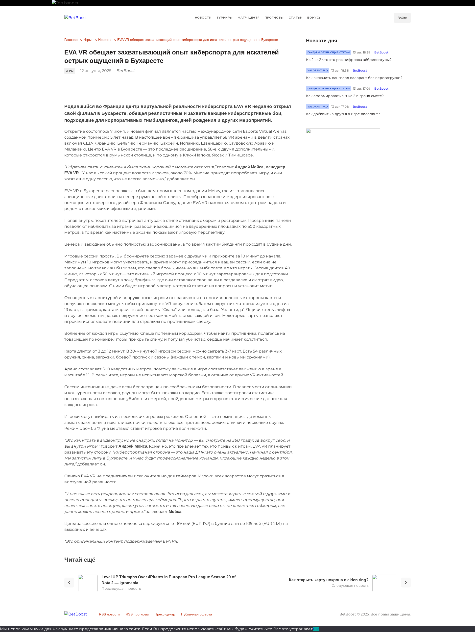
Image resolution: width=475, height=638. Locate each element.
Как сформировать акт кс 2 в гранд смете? (345, 96)
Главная (71, 40)
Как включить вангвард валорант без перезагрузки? (354, 78)
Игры (87, 40)
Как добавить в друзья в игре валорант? (343, 114)
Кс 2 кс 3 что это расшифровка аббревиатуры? (349, 59)
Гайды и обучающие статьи (329, 52)
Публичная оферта (196, 614)
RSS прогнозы (137, 614)
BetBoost (381, 52)
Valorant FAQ (318, 70)
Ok (316, 629)
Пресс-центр (165, 614)
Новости (105, 40)
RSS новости (109, 614)
